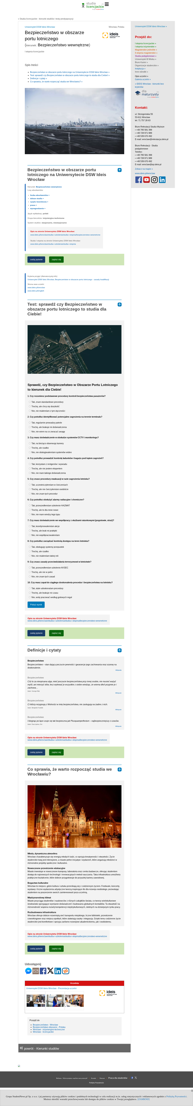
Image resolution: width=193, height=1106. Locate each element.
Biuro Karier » (141, 62)
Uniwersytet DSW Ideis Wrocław (40, 27)
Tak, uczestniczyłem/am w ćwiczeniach (49, 485)
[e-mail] (35, 973)
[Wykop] (65, 973)
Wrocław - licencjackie (43, 1032)
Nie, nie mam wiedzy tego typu (45, 514)
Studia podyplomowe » (145, 56)
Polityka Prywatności (96, 1083)
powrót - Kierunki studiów (39, 1047)
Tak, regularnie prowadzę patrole (46, 423)
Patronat (102, 1078)
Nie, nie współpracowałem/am (45, 535)
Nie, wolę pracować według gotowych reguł (51, 597)
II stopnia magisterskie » (146, 53)
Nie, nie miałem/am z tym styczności (48, 411)
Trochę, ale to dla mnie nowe (44, 510)
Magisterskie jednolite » (146, 50)
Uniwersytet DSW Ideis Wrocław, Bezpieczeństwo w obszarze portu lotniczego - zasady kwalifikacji (68, 279)
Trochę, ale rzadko (40, 448)
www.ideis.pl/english (36, 291)
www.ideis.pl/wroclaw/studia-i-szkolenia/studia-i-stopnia (53, 244)
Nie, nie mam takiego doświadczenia (48, 473)
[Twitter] (50, 972)
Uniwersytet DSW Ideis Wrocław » (151, 26)
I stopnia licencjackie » (145, 43)
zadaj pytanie (36, 259)
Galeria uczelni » (143, 79)
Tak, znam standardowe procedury (47, 402)
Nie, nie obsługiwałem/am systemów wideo (51, 452)
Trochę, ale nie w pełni (42, 572)
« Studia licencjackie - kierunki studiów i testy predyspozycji (45, 19)
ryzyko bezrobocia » (39, 202)
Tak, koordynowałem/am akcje (45, 526)
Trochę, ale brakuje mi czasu (44, 593)
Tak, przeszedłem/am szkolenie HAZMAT (50, 505)
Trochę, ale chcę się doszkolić (45, 406)
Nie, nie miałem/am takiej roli (44, 556)
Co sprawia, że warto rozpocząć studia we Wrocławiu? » (56, 81)
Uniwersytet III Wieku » (145, 59)
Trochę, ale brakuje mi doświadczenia (49, 427)
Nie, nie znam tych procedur (44, 494)
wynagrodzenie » (37, 208)
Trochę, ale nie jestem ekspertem (46, 468)
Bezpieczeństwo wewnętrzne (49, 187)
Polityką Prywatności (176, 1096)
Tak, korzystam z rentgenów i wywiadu (49, 464)
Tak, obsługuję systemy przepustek (47, 547)
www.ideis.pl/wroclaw (36, 287)
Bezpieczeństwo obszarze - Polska (49, 1027)
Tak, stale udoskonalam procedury (47, 588)
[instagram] (154, 182)
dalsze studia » (37, 198)
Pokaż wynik (36, 605)
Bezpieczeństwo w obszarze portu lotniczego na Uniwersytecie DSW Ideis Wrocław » (69, 72)
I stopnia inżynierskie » (145, 46)
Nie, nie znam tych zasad (43, 576)
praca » (33, 205)
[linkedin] (162, 182)
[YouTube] (146, 182)
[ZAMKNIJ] (144, 1099)
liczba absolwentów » (39, 195)
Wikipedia (118, 670)
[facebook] (138, 182)
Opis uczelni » (141, 76)
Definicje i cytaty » (38, 78)
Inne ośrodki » (141, 72)
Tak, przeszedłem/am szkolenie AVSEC (49, 568)
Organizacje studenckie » (147, 65)
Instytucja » (140, 69)
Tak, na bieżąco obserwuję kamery (47, 443)
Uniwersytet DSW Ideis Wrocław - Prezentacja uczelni (51, 988)
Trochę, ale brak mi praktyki (44, 531)
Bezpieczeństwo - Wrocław (45, 1025)
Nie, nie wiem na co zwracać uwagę (48, 431)
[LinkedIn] (57, 973)
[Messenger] (28, 973)
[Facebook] (43, 973)
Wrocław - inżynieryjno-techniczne (49, 1029)
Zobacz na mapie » (144, 169)
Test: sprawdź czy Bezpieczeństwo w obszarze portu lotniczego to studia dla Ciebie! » (70, 75)
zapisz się (56, 259)
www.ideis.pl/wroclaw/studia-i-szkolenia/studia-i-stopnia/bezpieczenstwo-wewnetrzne (65, 235)
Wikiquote (118, 693)
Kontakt (93, 1078)
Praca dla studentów (117, 1078)
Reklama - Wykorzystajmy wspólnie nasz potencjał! (71, 1078)
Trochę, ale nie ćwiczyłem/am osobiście (49, 489)
